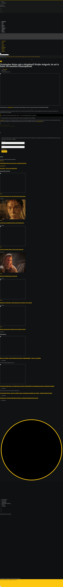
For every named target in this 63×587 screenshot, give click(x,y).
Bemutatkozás (4, 499)
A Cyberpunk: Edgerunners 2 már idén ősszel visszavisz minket (12, 196)
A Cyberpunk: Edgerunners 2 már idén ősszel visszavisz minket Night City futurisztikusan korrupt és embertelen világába (27, 386)
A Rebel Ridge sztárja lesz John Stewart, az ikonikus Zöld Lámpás (13, 163)
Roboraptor (5, 69)
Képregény (4, 47)
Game (3, 30)
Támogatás (4, 506)
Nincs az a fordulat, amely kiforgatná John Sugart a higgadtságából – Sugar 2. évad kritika (20, 358)
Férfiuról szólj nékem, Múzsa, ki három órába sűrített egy (11, 249)
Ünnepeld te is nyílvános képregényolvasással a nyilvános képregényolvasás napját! (19, 398)
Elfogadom (4, 149)
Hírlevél (3, 504)
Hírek (3, 42)
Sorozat (3, 25)
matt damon (8, 159)
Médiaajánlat (4, 502)
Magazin (3, 51)
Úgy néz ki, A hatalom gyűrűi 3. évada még (8, 276)
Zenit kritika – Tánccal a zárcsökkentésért (8, 168)
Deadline (2, 120)
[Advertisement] (27, 408)
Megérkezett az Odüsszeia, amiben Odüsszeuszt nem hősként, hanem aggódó (16, 302)
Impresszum (4, 500)
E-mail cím (3, 145)
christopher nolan (3, 159)
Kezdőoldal (4, 21)
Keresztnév (3, 141)
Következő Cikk (2, 165)
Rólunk (3, 1)
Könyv (3, 26)
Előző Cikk (2, 160)
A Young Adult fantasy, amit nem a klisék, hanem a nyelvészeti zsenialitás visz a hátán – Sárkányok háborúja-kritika (26, 393)
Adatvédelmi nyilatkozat (6, 503)
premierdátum (13, 159)
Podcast (3, 29)
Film (2, 24)
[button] (31, 583)
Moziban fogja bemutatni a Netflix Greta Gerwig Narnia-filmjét (13, 329)
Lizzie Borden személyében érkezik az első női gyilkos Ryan (12, 223)
